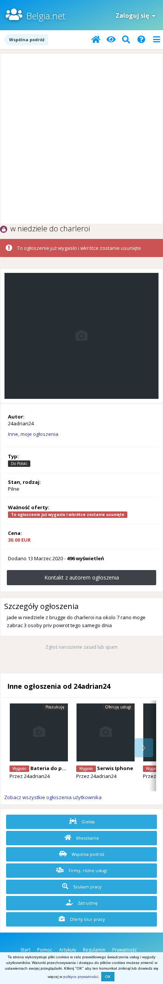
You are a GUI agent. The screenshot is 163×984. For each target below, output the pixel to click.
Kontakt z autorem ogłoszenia (81, 577)
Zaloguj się (134, 15)
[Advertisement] (81, 138)
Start (25, 950)
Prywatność (124, 950)
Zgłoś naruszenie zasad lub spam (81, 647)
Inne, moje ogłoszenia (33, 434)
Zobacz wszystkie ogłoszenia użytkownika (53, 797)
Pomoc (44, 950)
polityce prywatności (80, 977)
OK (108, 977)
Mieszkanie (87, 838)
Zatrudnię (87, 903)
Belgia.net (45, 15)
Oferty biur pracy (87, 919)
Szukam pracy (87, 886)
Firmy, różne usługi (87, 870)
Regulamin (94, 950)
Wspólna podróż (87, 854)
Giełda (87, 821)
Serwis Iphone (115, 768)
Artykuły (67, 950)
